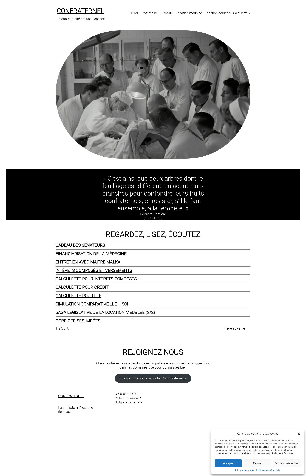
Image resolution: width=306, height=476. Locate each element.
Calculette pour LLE (78, 295)
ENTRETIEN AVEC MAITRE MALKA (88, 262)
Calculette (240, 13)
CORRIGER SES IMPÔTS (78, 321)
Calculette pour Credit (82, 287)
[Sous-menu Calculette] (249, 13)
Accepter (228, 463)
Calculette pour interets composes (96, 279)
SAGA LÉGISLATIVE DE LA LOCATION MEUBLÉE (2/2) (105, 312)
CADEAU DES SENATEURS (80, 245)
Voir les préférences (286, 463)
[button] (299, 433)
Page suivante (237, 328)
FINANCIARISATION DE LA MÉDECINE (91, 253)
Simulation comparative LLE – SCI (92, 304)
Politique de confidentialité (268, 470)
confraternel (80, 11)
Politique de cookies (244, 470)
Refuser (257, 463)
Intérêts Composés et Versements (94, 270)
